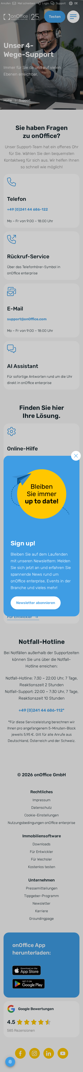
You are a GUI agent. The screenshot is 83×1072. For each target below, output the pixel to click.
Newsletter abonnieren (35, 603)
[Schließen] (76, 456)
